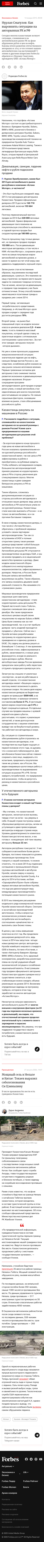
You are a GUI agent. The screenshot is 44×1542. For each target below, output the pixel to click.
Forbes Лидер (8, 1481)
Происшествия (8, 1070)
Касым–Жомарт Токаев (25, 1419)
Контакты (6, 1499)
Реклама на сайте (9, 1509)
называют (24, 1379)
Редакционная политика (12, 1504)
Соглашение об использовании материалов (15, 1520)
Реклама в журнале (10, 1514)
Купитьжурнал (7, 3)
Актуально (7, 1466)
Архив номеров (9, 1493)
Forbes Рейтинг (30, 1481)
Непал (6, 1419)
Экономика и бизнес (10, 18)
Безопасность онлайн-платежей (15, 1527)
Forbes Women (9, 1487)
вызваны (37, 1407)
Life (25, 1472)
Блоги (26, 1487)
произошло (7, 1269)
